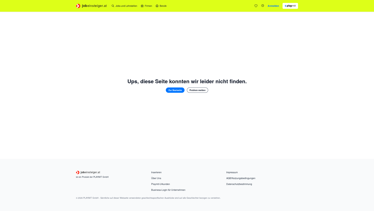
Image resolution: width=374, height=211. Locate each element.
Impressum (232, 172)
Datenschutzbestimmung (239, 184)
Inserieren (156, 172)
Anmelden (273, 5)
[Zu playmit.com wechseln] (290, 6)
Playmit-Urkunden (160, 184)
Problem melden (197, 90)
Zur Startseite (175, 90)
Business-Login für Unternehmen (168, 190)
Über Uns (156, 178)
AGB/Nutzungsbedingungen (240, 178)
